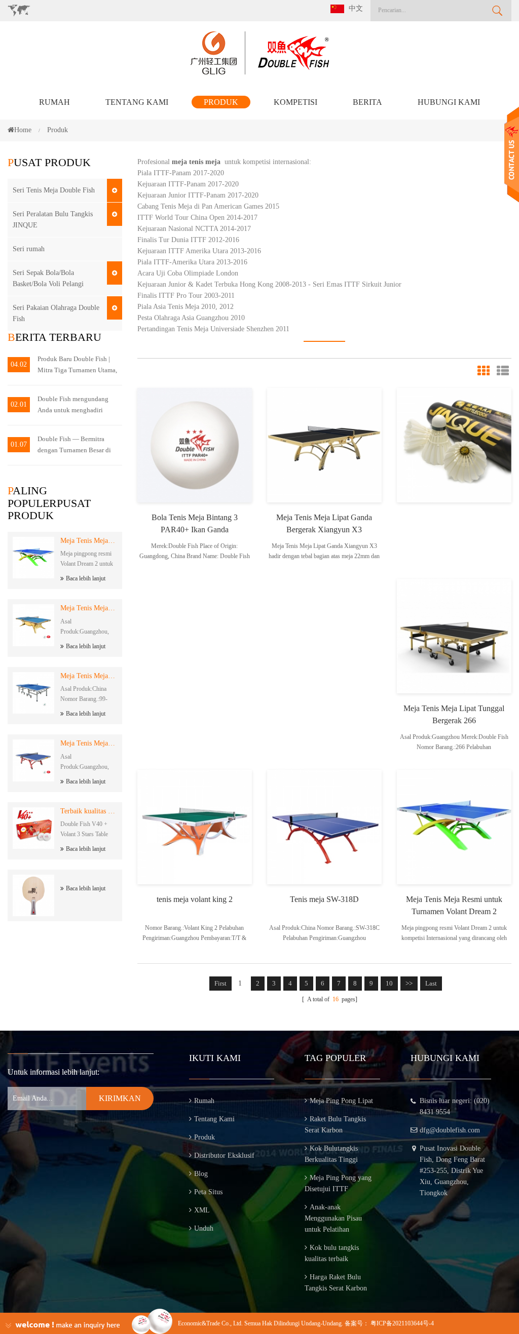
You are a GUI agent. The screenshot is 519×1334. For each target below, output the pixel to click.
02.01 (19, 404)
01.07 (19, 444)
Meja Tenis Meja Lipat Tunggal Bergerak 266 (453, 714)
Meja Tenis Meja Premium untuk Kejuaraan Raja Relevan (88, 608)
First (220, 983)
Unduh (203, 1228)
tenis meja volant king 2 (195, 899)
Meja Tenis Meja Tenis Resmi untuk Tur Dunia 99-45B (88, 676)
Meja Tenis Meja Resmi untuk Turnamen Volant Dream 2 (88, 540)
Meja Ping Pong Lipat (341, 1101)
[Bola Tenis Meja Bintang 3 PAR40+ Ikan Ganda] (194, 444)
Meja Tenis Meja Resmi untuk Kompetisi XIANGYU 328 (88, 743)
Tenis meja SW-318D (324, 899)
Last (431, 983)
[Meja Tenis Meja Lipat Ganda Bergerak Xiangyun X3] (324, 444)
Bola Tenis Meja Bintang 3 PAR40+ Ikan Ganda (195, 523)
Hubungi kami (449, 102)
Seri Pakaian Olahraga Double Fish (56, 313)
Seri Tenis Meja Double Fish (54, 190)
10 (389, 983)
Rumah (54, 102)
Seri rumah (29, 249)
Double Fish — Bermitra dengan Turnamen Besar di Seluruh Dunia (74, 445)
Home (22, 130)
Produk (221, 102)
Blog (201, 1174)
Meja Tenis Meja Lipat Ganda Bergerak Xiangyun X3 (324, 523)
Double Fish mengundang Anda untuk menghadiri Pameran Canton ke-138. (73, 405)
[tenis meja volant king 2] (194, 826)
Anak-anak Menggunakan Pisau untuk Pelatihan (333, 1218)
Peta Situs (208, 1192)
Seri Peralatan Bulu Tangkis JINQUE (53, 219)
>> (409, 983)
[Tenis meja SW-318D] (324, 826)
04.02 (19, 364)
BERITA (367, 102)
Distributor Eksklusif (224, 1155)
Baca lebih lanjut (85, 578)
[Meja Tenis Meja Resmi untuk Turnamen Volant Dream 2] (454, 826)
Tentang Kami (136, 102)
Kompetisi (295, 102)
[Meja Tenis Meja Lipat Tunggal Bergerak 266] (454, 635)
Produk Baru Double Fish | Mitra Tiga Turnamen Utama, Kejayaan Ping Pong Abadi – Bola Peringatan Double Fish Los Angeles (77, 365)
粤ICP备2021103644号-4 (402, 1323)
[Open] (511, 154)
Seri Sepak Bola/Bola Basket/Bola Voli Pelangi (48, 278)
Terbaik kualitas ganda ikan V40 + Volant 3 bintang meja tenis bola (88, 811)
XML (202, 1210)
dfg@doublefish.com (450, 1130)
